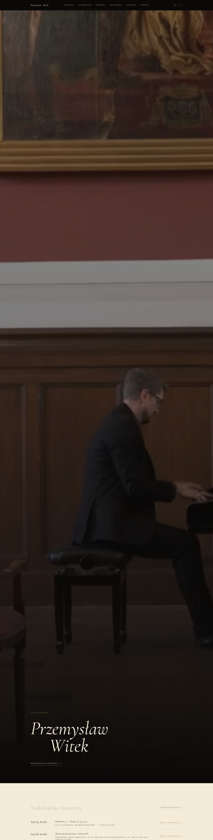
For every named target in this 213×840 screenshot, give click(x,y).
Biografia (69, 5)
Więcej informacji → (171, 822)
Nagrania (100, 5)
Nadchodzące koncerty (46, 763)
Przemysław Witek (39, 5)
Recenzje (131, 5)
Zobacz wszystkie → (171, 807)
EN (181, 5)
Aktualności (116, 5)
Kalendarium (84, 5)
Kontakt (145, 5)
